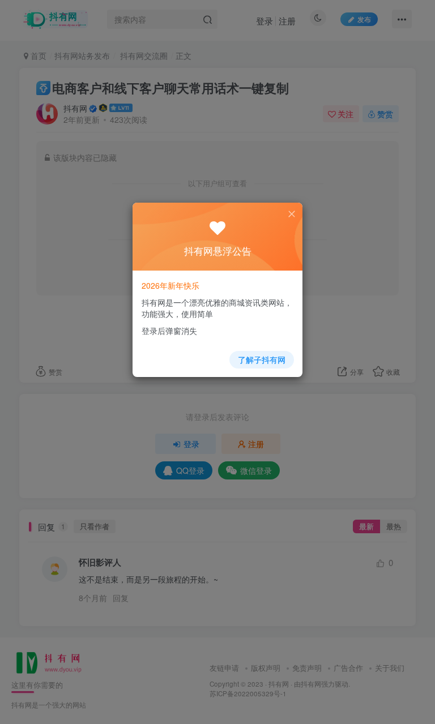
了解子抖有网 (261, 359)
